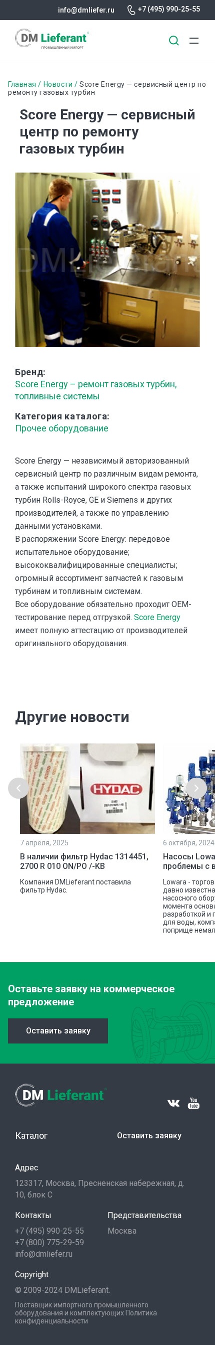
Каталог (31, 1135)
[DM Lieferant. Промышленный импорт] (52, 46)
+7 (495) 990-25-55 (169, 9)
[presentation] (18, 788)
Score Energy (157, 617)
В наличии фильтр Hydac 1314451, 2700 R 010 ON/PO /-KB (84, 861)
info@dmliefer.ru (86, 10)
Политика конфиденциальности (86, 1317)
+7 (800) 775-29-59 (49, 1242)
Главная (22, 84)
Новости (58, 84)
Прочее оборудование (61, 428)
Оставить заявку (58, 1030)
